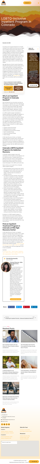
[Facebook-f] (2, 424)
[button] (37, 49)
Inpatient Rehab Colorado (8, 88)
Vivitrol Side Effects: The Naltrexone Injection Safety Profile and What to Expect (28, 372)
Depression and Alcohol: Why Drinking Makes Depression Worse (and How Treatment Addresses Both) (11, 398)
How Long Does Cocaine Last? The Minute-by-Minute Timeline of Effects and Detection (11, 346)
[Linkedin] (9, 424)
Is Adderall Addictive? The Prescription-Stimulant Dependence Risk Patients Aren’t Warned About (10, 372)
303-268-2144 (16, 75)
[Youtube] (4, 424)
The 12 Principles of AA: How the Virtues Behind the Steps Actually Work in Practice (28, 346)
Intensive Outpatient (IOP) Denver (18, 88)
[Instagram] (7, 424)
